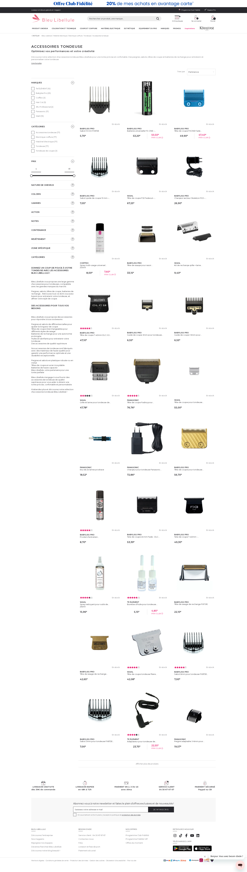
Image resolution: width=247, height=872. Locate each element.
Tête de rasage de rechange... (94, 674)
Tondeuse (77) (42, 146)
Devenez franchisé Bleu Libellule (46, 847)
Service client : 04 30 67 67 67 (91, 835)
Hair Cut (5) (41, 102)
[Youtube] (192, 837)
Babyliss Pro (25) (43, 93)
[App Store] (203, 850)
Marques (165, 28)
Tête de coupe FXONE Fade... (188, 131)
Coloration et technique (64, 28)
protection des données (131, 815)
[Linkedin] (198, 837)
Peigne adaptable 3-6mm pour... (189, 741)
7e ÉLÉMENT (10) (43, 88)
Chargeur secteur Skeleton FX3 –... (190, 198)
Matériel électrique (60, 36)
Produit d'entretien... (89, 537)
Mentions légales (37, 861)
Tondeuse (87, 36)
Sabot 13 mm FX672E (89, 131)
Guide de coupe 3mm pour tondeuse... (145, 335)
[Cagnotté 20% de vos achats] (123, 3)
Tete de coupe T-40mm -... (186, 537)
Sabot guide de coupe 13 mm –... (95, 198)
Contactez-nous (85, 839)
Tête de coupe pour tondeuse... (189, 402)
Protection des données (79, 861)
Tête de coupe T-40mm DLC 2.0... (95, 335)
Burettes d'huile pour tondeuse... (142, 604)
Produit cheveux (40, 28)
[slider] (31, 175)
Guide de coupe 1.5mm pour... (188, 335)
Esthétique (129, 28)
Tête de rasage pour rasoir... (140, 265)
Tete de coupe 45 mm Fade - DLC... (143, 537)
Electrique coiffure (75, 36)
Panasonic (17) (42, 111)
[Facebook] (186, 837)
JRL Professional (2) (44, 107)
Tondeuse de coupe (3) (46, 151)
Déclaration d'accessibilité (116, 861)
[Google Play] (182, 850)
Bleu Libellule (47, 36)
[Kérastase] (207, 29)
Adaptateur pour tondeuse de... (141, 741)
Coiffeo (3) (40, 98)
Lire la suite (36, 63)
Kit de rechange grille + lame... (188, 265)
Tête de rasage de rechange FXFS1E (191, 604)
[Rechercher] (158, 18)
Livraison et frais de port (89, 847)
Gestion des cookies (97, 861)
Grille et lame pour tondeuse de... (95, 402)
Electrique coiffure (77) (46, 137)
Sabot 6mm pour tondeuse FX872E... (191, 674)
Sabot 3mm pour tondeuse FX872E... (97, 741)
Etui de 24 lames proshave (92, 469)
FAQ (80, 843)
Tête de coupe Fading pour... (140, 402)
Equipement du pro (148, 28)
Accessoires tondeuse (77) (48, 132)
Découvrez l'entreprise (42, 835)
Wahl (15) (40, 116)
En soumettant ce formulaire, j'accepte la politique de (109, 815)
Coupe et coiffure (88, 28)
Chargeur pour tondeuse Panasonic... (144, 469)
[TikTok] (181, 837)
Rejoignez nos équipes (41, 843)
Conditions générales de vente (57, 861)
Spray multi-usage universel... (93, 265)
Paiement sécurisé (87, 850)
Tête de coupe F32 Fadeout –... (141, 198)
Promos (177, 28)
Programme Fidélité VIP (137, 839)
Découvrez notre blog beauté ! (45, 850)
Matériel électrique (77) (46, 141)
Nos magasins (37, 839)
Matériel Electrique (110, 28)
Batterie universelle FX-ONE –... (141, 131)
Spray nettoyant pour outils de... (94, 604)
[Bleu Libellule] (52, 18)
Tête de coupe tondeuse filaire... (142, 674)
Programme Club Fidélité (137, 835)
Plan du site (131, 861)
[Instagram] (175, 837)
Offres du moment (134, 843)
